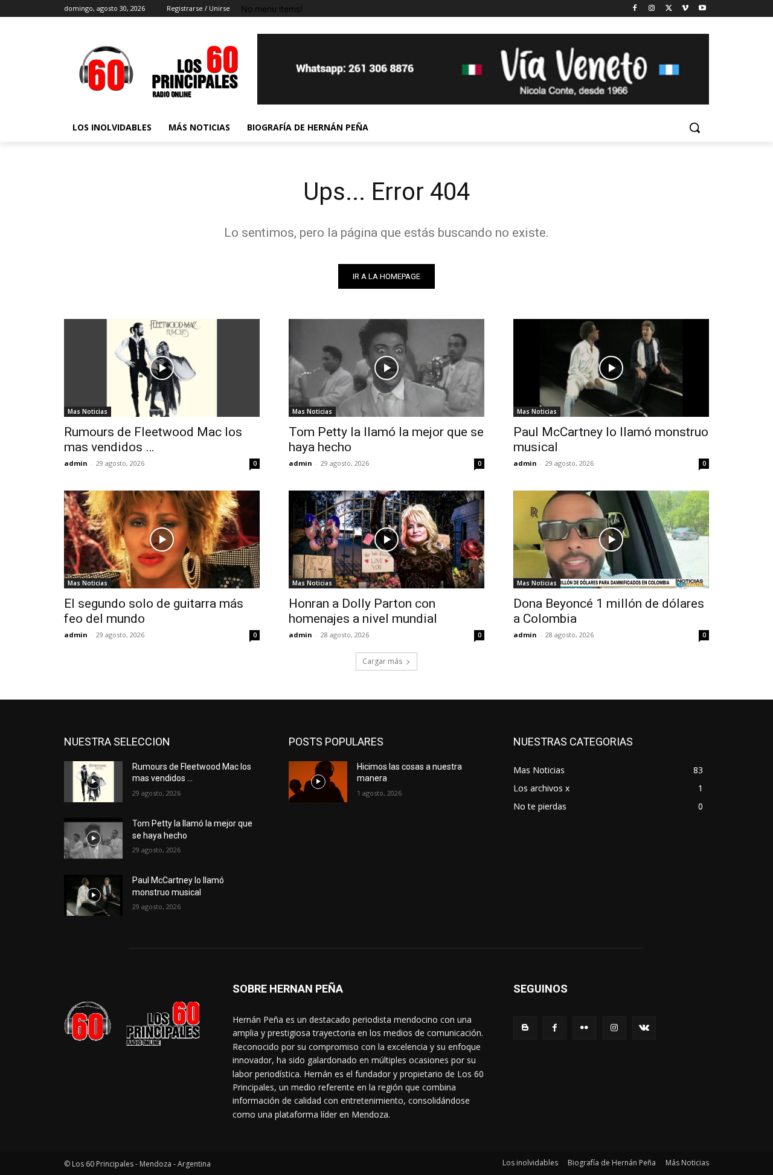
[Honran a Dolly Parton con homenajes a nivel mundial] (386, 539)
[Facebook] (635, 9)
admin (76, 463)
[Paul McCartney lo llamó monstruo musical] (611, 368)
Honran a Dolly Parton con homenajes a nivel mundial (363, 611)
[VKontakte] (644, 1028)
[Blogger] (525, 1028)
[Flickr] (584, 1028)
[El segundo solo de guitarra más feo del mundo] (162, 539)
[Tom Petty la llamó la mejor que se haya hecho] (386, 368)
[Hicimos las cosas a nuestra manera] (318, 781)
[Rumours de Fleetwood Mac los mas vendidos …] (162, 368)
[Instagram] (652, 9)
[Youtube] (702, 9)
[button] (694, 127)
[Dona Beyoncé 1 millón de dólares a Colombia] (611, 539)
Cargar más (382, 661)
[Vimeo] (685, 9)
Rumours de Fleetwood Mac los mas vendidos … (153, 439)
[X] (669, 9)
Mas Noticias (87, 411)
